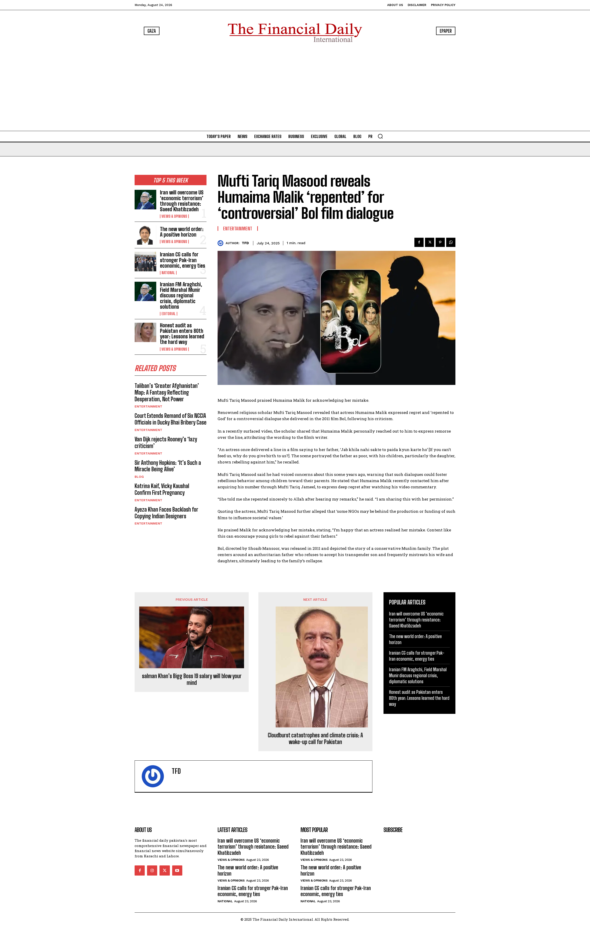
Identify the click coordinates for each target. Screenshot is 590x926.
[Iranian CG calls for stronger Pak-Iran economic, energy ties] (145, 261)
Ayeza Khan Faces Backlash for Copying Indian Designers (166, 512)
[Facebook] (419, 242)
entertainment (148, 406)
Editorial (169, 314)
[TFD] (222, 243)
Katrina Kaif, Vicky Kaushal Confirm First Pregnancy (162, 489)
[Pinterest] (440, 242)
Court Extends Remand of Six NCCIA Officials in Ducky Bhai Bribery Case (170, 419)
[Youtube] (177, 870)
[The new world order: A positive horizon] (145, 235)
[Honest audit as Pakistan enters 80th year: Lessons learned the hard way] (145, 332)
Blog (139, 476)
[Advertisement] (295, 87)
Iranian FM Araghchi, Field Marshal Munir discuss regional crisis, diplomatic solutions (181, 295)
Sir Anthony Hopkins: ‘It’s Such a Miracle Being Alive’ (168, 466)
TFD (245, 243)
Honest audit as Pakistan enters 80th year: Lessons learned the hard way (182, 333)
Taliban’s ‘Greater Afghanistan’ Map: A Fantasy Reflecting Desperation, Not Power (167, 392)
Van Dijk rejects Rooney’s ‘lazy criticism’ (166, 442)
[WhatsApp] (450, 242)
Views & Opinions (174, 216)
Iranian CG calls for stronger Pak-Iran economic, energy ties (182, 260)
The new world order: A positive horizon (182, 232)
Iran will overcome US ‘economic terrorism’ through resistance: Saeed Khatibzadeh (182, 200)
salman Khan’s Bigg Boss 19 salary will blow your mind (192, 679)
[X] (429, 242)
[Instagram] (152, 870)
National (168, 273)
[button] (380, 136)
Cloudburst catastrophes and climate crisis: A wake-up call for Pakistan (315, 738)
